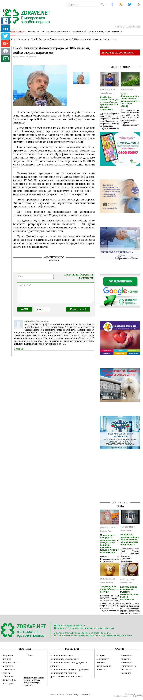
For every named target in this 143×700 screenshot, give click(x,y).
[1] (5, 61)
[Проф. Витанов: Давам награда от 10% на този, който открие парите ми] (25, 17)
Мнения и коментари (71, 31)
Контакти (117, 31)
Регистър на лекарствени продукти (69, 669)
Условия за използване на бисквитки (128, 666)
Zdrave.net (54, 694)
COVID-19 (20, 31)
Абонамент (103, 658)
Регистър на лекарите (62, 655)
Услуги (108, 31)
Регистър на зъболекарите (64, 658)
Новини (12, 31)
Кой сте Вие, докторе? (93, 31)
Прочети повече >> (110, 128)
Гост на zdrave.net (51, 31)
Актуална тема (33, 31)
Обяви (29, 655)
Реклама (101, 669)
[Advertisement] (121, 480)
